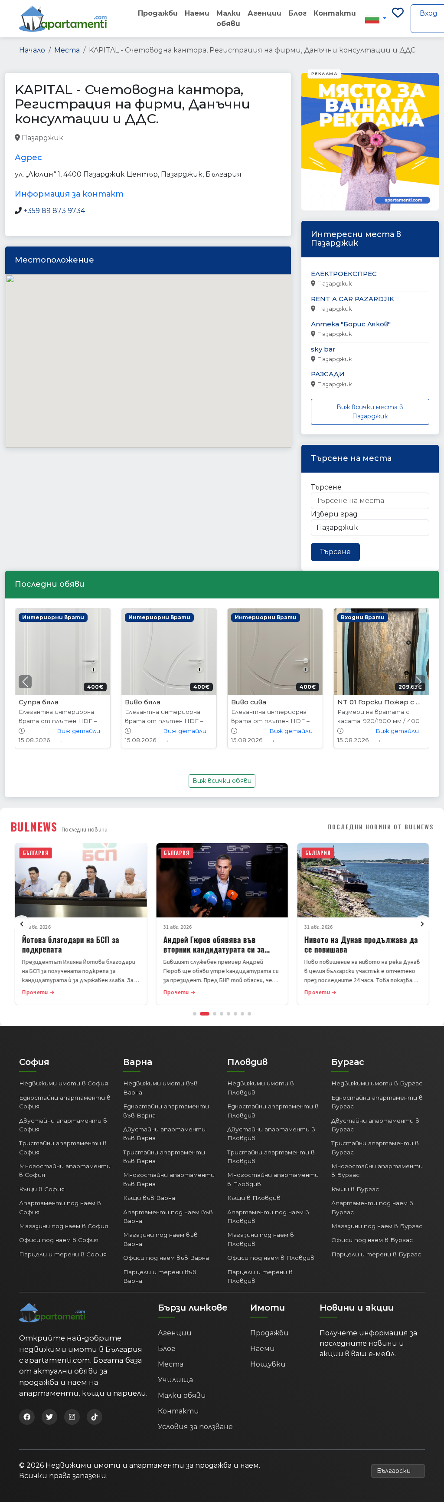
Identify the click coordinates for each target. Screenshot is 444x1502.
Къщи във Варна (149, 1197)
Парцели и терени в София (63, 1254)
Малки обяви (228, 18)
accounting (84, 138)
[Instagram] (72, 1417)
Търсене (326, 487)
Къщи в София (42, 1189)
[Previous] (21, 924)
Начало (32, 50)
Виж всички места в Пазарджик (369, 411)
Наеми (197, 13)
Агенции (264, 13)
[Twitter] (49, 1417)
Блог (297, 13)
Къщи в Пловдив (254, 1197)
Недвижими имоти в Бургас (376, 1083)
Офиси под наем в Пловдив (270, 1257)
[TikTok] (94, 1417)
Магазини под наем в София (63, 1226)
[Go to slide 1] (194, 1014)
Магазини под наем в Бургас (376, 1226)
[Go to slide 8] (249, 1014)
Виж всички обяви (222, 781)
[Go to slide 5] (228, 1014)
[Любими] (398, 18)
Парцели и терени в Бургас (376, 1254)
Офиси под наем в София (58, 1239)
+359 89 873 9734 (54, 211)
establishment (222, 138)
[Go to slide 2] (204, 1014)
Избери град (334, 514)
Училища (175, 1380)
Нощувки (268, 1364)
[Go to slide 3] (214, 1014)
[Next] (422, 924)
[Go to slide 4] (221, 1014)
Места (67, 50)
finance (120, 138)
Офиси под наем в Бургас (372, 1239)
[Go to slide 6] (235, 1014)
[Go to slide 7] (242, 1014)
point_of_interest (166, 138)
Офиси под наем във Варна (166, 1257)
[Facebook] (27, 1417)
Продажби (158, 13)
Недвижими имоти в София (63, 1083)
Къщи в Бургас (355, 1189)
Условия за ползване (195, 1427)
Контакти (334, 13)
